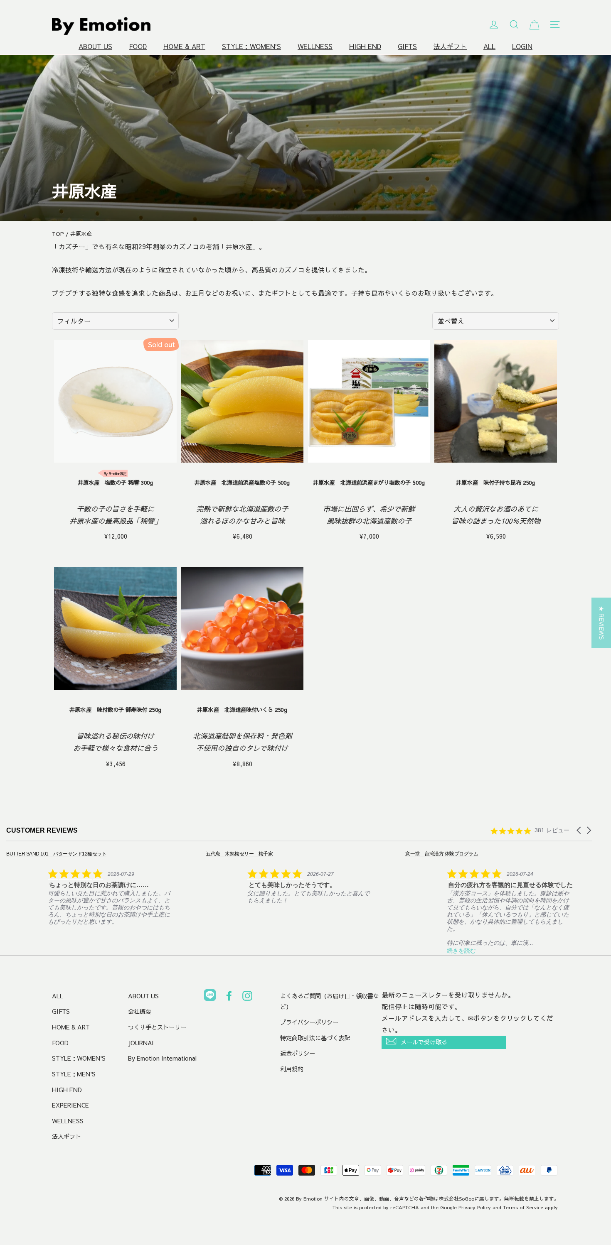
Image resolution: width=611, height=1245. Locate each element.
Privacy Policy (474, 1207)
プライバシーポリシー (309, 1022)
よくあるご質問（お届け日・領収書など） (329, 1001)
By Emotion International (162, 1058)
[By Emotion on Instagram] (247, 997)
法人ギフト (450, 46)
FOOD (138, 46)
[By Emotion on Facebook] (229, 997)
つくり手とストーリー (157, 1027)
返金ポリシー (297, 1053)
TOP (58, 234)
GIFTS (407, 46)
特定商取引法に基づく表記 (315, 1038)
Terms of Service (523, 1207)
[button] (579, 830)
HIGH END (365, 46)
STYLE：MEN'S (74, 1074)
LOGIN (522, 46)
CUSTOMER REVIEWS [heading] (42, 830)
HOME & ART (184, 46)
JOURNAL (141, 1043)
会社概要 (139, 1011)
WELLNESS (315, 46)
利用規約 (291, 1069)
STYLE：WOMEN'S (251, 46)
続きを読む (323, 950)
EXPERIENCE (70, 1105)
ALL (489, 46)
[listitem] (151, 877)
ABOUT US (95, 46)
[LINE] (210, 996)
